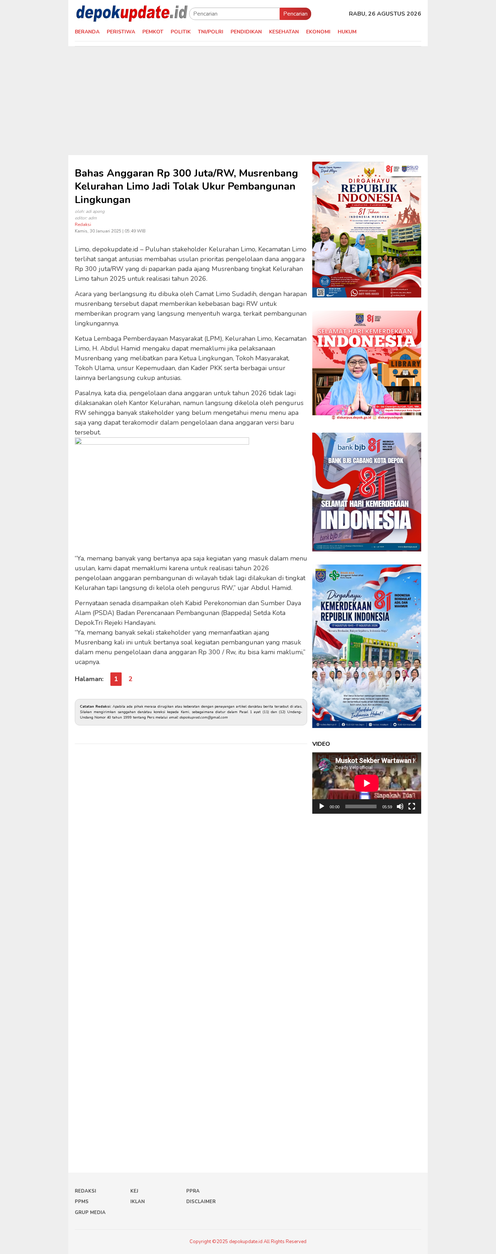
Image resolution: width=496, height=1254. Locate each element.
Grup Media (90, 1212)
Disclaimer (201, 1201)
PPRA (193, 1191)
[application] (366, 783)
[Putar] (321, 806)
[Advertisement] (248, 100)
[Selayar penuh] (411, 806)
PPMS (82, 1201)
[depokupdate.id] (132, 13)
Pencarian (295, 14)
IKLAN (137, 1201)
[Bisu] (400, 806)
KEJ (134, 1191)
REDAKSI (85, 1191)
